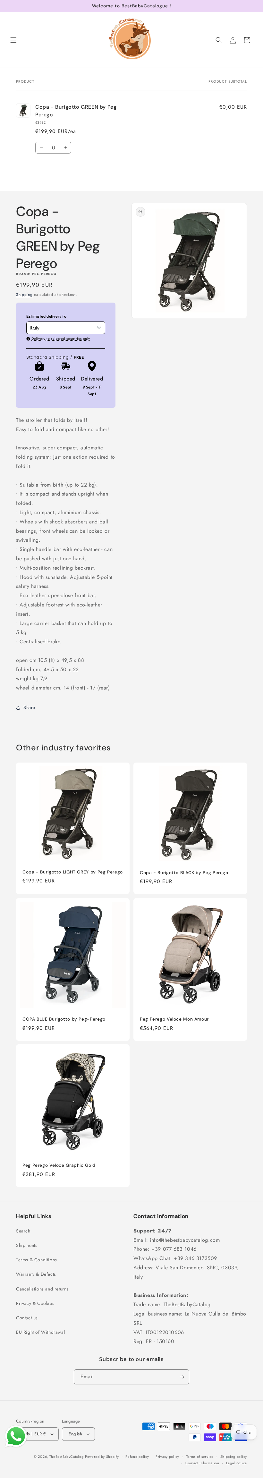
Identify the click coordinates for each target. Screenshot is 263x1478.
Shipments (26, 1245)
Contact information (202, 1462)
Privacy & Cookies (35, 1303)
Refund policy (137, 1456)
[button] (13, 40)
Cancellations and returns (42, 1289)
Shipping (24, 294)
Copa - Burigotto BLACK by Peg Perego (184, 872)
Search (23, 1231)
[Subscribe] (182, 1376)
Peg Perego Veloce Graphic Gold (59, 1165)
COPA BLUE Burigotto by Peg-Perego (64, 1019)
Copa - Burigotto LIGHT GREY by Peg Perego (72, 872)
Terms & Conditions (36, 1260)
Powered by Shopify (102, 1456)
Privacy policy (167, 1456)
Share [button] (29, 707)
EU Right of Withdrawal (40, 1332)
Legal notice (236, 1462)
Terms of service (200, 1456)
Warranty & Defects (36, 1274)
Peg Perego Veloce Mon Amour (174, 1019)
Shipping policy (233, 1456)
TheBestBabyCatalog (66, 1456)
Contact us (27, 1318)
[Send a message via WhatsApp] (16, 1436)
